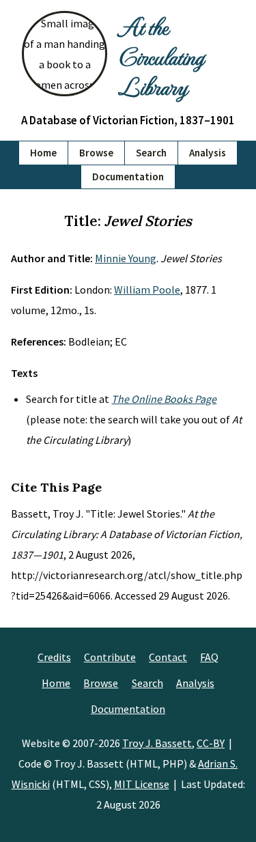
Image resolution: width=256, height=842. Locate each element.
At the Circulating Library (160, 56)
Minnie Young (125, 258)
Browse (96, 152)
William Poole (147, 289)
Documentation (128, 176)
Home (43, 152)
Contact (168, 657)
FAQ (209, 657)
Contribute (110, 657)
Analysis (207, 152)
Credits (54, 657)
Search (151, 152)
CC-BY (211, 743)
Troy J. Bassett (157, 743)
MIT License (141, 784)
